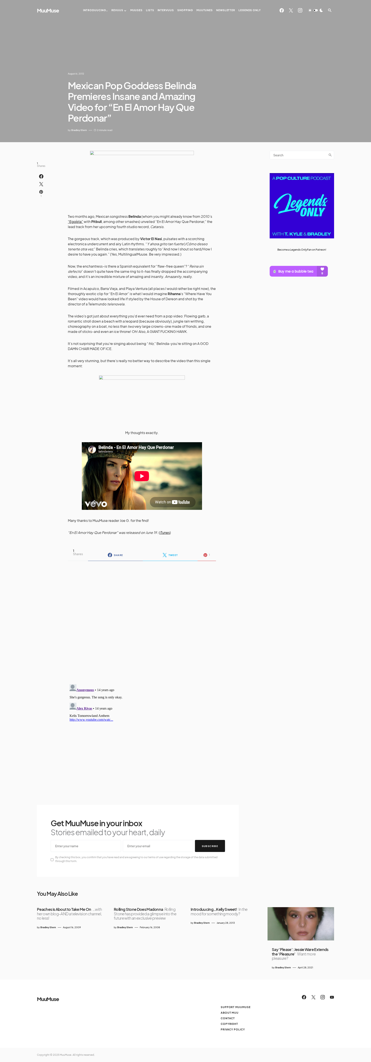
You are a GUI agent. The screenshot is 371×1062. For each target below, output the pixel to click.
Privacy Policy (233, 1029)
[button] (315, 10)
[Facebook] (282, 10)
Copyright (229, 1023)
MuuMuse (48, 10)
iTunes (165, 532)
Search (330, 155)
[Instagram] (300, 10)
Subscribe (210, 846)
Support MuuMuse (236, 1007)
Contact (228, 1018)
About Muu (230, 1012)
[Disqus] (142, 619)
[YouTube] (332, 997)
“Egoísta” (75, 221)
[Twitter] (291, 10)
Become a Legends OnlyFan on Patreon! (301, 249)
